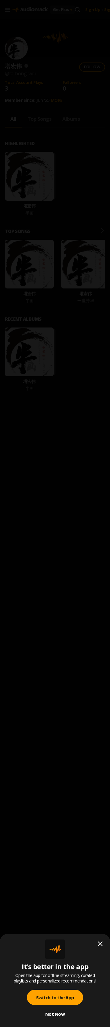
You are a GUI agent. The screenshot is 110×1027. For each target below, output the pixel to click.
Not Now (55, 1014)
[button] (55, 513)
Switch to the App (55, 997)
